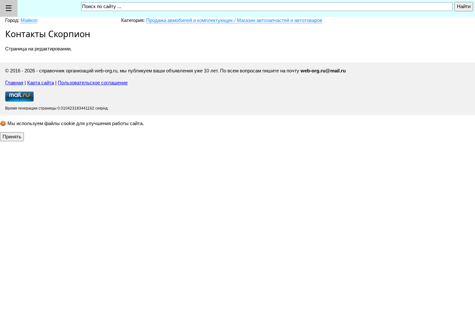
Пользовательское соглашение (93, 82)
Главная (14, 82)
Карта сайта (40, 82)
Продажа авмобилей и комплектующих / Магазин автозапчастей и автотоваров (234, 20)
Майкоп (29, 20)
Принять (12, 136)
